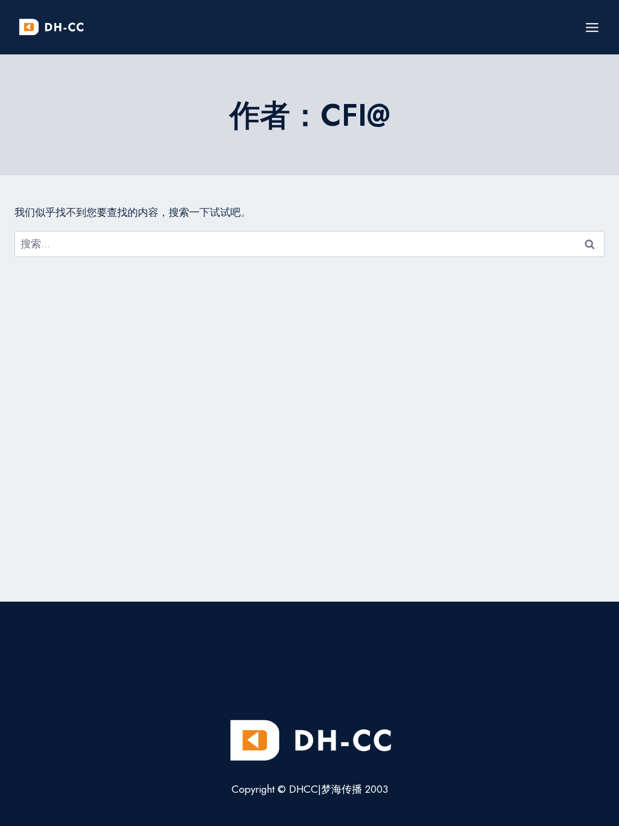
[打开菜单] (591, 27)
